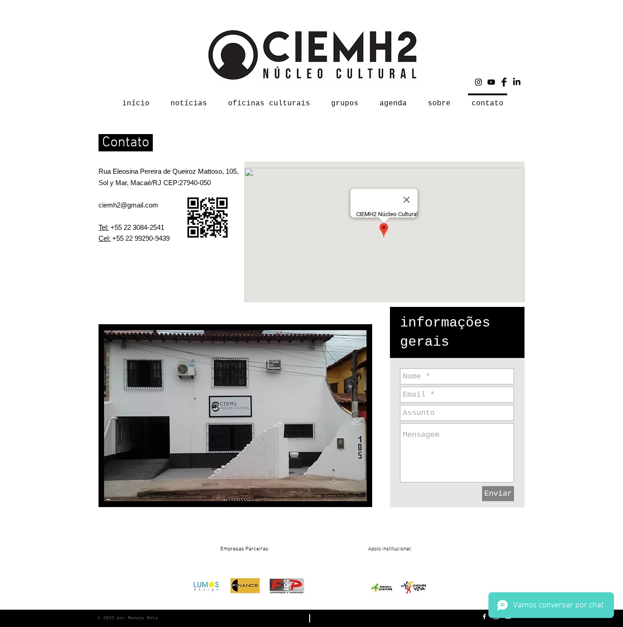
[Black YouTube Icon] (491, 82)
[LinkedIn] (516, 82)
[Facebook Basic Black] (504, 82)
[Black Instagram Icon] (478, 82)
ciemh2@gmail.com (128, 205)
